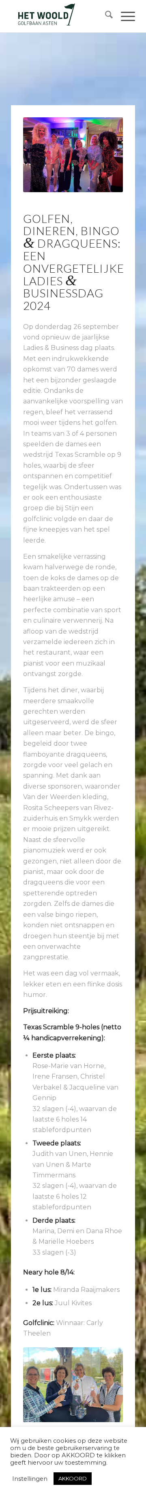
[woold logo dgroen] (60, 16)
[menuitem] (105, 16)
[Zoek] (105, 16)
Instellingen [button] (29, 1478)
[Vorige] (41, 1384)
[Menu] (124, 16)
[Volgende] (104, 1384)
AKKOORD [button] (72, 1478)
